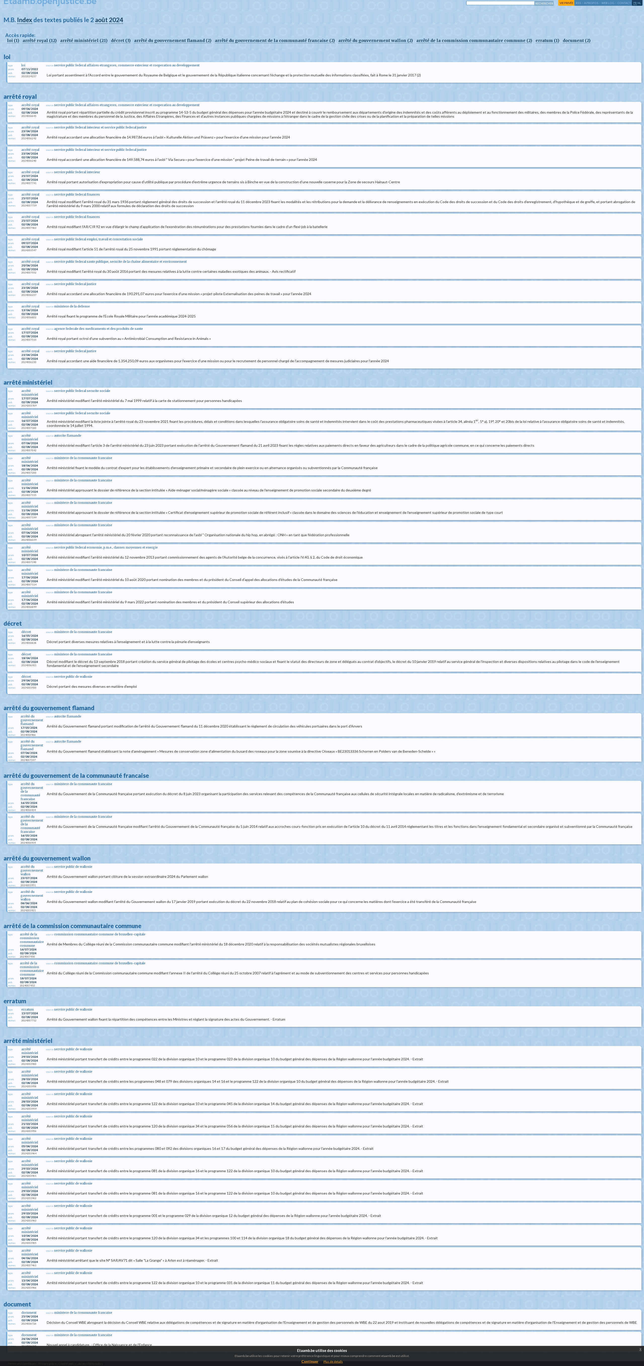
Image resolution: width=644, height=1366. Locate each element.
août (101, 19)
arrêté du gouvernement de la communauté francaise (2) (275, 40)
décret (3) (121, 40)
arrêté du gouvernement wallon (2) (375, 40)
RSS (578, 3)
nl (639, 3)
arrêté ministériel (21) (83, 40)
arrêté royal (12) (40, 40)
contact (624, 3)
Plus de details (333, 1361)
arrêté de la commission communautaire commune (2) (474, 40)
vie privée (566, 3)
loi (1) (13, 40)
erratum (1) (547, 40)
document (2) (576, 40)
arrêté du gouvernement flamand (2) (172, 40)
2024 (116, 19)
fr (635, 3)
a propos (591, 3)
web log (607, 3)
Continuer (309, 1361)
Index (24, 19)
